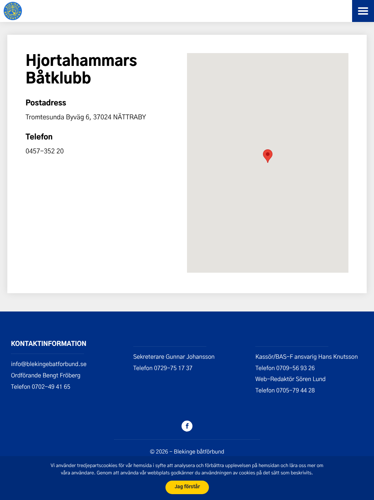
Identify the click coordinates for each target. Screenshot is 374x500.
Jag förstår (187, 487)
